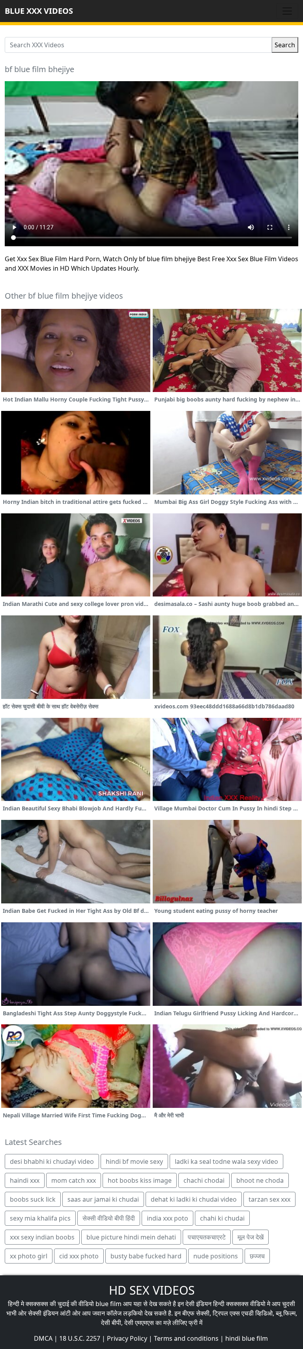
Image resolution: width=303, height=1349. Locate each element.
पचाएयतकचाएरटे (207, 1237)
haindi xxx (24, 1180)
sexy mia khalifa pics (40, 1218)
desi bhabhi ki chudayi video (52, 1161)
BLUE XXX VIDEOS (39, 11)
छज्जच (257, 1256)
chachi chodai (203, 1180)
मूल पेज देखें (251, 1237)
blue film (108, 1303)
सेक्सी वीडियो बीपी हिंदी (108, 1218)
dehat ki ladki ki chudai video (194, 1199)
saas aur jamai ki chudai (103, 1199)
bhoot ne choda (260, 1180)
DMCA (43, 1338)
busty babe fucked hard (145, 1256)
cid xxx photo (79, 1256)
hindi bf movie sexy (134, 1161)
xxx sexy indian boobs (42, 1237)
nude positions (215, 1256)
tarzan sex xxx (269, 1199)
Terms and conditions (186, 1338)
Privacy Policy (127, 1338)
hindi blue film (246, 1338)
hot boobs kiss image (140, 1180)
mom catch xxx (73, 1180)
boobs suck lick (33, 1199)
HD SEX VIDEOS (152, 1290)
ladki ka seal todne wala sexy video (226, 1161)
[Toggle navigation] (287, 11)
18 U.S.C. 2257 (79, 1338)
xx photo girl (28, 1256)
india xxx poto (167, 1218)
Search (285, 45)
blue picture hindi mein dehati (131, 1237)
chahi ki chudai (222, 1218)
